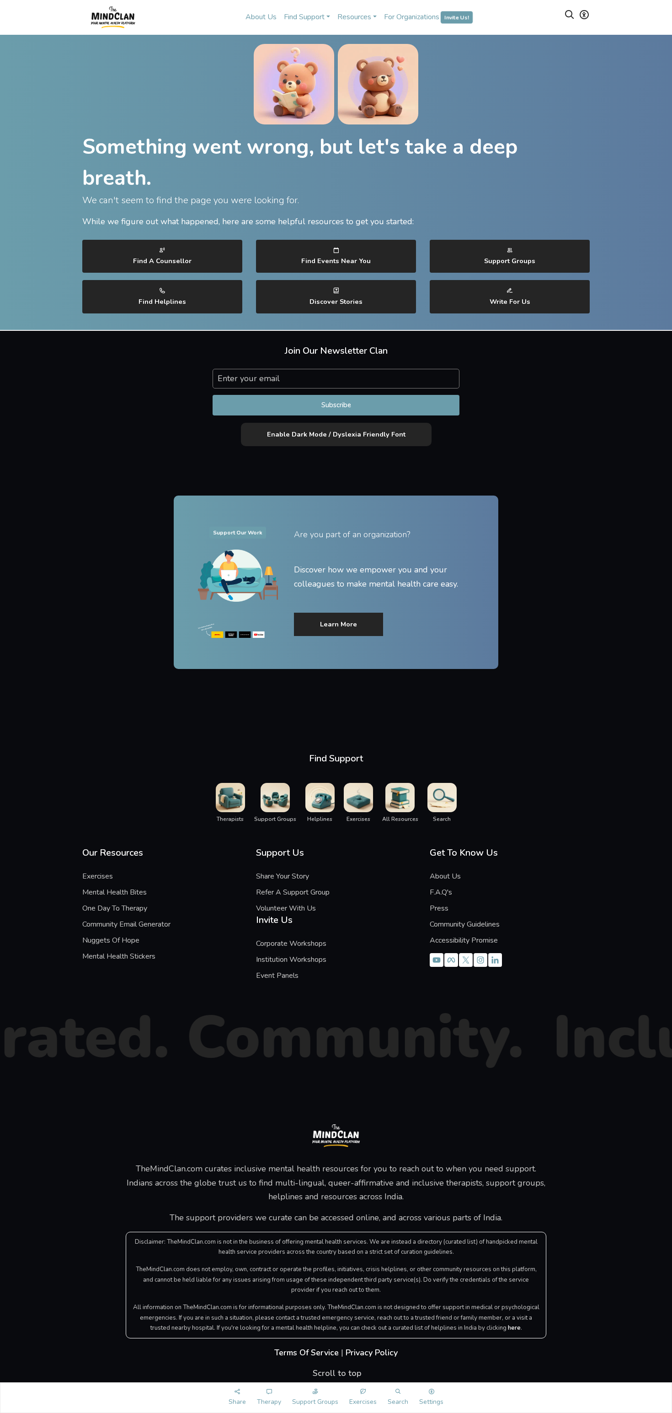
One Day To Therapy (114, 908)
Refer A (282, 892)
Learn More (338, 624)
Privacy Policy (372, 1352)
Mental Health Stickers (118, 956)
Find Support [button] (304, 17)
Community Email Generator (126, 924)
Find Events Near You (336, 260)
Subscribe (336, 405)
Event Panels (277, 976)
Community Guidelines (465, 924)
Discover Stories (336, 301)
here (514, 1328)
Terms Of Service (306, 1352)
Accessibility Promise (464, 940)
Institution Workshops (291, 960)
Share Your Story (282, 876)
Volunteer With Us (286, 908)
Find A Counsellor (162, 260)
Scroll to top (336, 1373)
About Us (261, 17)
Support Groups (509, 260)
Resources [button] (354, 17)
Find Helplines (162, 301)
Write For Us (510, 301)
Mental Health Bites (114, 892)
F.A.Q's (441, 892)
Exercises (97, 876)
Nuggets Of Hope (110, 940)
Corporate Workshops (291, 943)
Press (439, 908)
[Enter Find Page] (569, 16)
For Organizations (426, 17)
